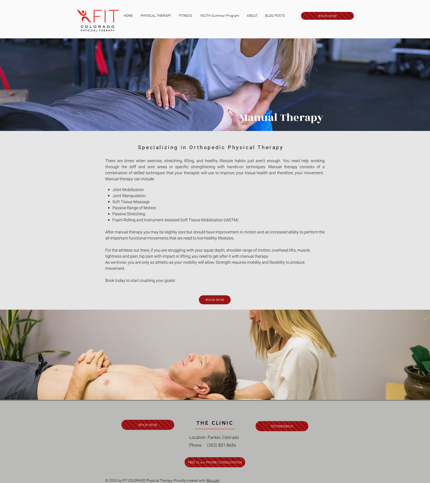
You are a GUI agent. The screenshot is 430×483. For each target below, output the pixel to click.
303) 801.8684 (222, 445)
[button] (156, 16)
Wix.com (212, 481)
